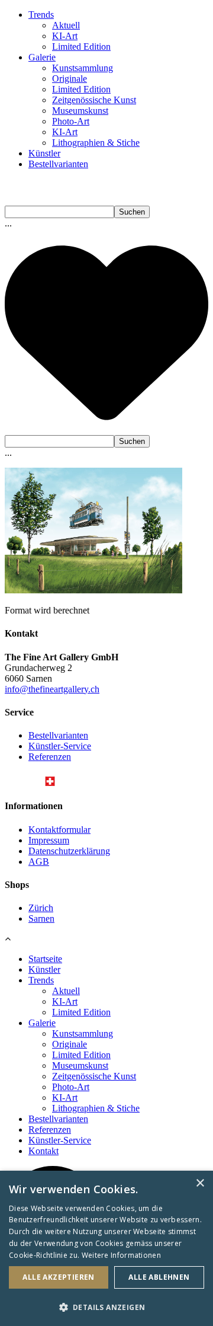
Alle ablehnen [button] (158, 1277)
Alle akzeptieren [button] (58, 1277)
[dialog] (106, 1248)
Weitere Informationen (121, 1255)
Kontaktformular (59, 830)
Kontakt (43, 1151)
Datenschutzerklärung (69, 851)
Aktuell (66, 25)
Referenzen (49, 757)
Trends (41, 14)
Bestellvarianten (58, 164)
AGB (38, 862)
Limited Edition (81, 46)
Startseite (45, 959)
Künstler (44, 153)
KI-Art (65, 36)
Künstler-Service (59, 746)
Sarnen (41, 918)
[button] (106, 1306)
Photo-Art (70, 121)
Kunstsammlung (82, 68)
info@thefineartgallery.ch (52, 689)
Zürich (40, 908)
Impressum (48, 840)
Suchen (132, 211)
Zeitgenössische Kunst (94, 100)
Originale (69, 79)
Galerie (42, 57)
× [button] (199, 1183)
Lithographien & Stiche (96, 143)
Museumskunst (80, 111)
